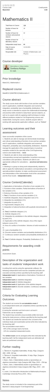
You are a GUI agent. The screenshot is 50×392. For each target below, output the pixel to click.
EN (6, 5)
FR (14, 5)
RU (8, 5)
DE (11, 5)
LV (3, 5)
